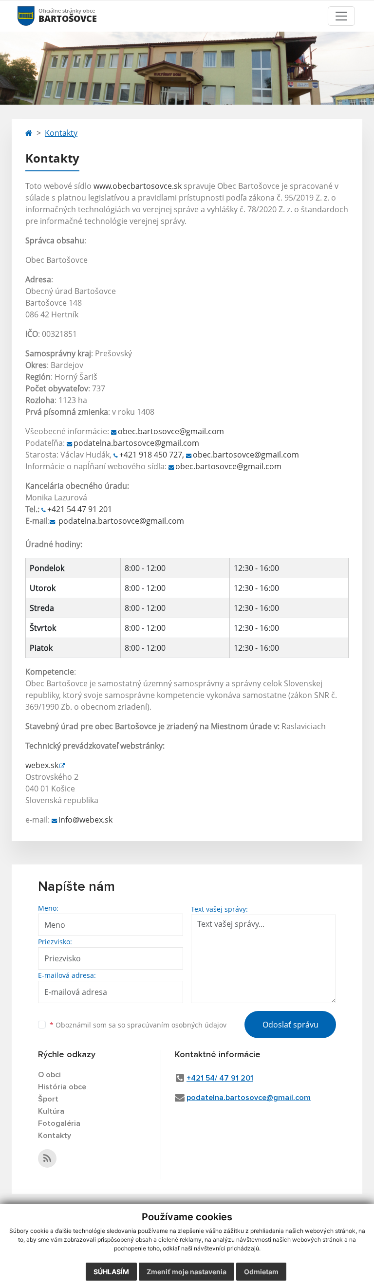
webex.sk (41, 765)
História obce (62, 1087)
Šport (48, 1099)
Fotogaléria (59, 1123)
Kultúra (51, 1111)
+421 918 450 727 (150, 454)
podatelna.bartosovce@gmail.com (136, 443)
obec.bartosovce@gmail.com (171, 431)
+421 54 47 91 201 (79, 509)
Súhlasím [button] (111, 1271)
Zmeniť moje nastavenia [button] (186, 1271)
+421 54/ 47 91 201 (220, 1078)
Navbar (35, 15)
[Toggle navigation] (341, 16)
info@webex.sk (85, 819)
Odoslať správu (290, 1024)
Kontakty (61, 133)
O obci (49, 1075)
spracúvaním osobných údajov (176, 1024)
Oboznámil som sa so (138, 1024)
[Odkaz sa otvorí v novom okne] (47, 1158)
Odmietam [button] (261, 1271)
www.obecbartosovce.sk (138, 186)
